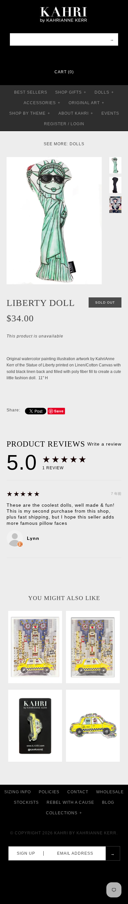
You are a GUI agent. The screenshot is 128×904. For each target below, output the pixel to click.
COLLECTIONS (64, 813)
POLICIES (49, 792)
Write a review (104, 444)
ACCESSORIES (42, 103)
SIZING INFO (17, 792)
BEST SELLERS (30, 92)
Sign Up (26, 853)
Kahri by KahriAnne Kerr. (86, 833)
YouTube (76, 55)
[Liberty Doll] (54, 160)
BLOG (108, 802)
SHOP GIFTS (70, 92)
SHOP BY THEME (29, 113)
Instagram (68, 55)
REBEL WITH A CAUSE (70, 802)
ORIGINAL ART (86, 103)
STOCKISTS (26, 802)
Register (55, 124)
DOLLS (104, 92)
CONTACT (77, 792)
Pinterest (59, 55)
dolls (77, 144)
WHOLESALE (110, 792)
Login (77, 124)
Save (59, 410)
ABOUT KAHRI (75, 113)
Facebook (51, 55)
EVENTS (110, 113)
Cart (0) (64, 72)
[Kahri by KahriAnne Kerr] (64, 4)
